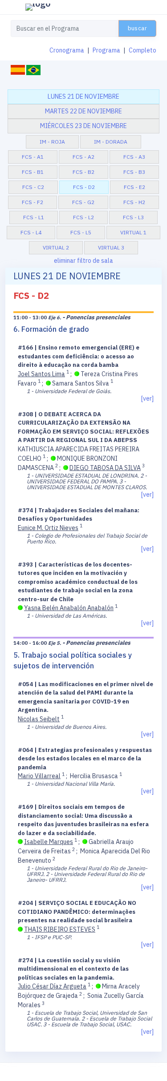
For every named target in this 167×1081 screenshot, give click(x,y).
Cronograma (66, 50)
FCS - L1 (33, 217)
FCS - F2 (32, 202)
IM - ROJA (52, 141)
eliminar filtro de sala (83, 261)
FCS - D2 (84, 187)
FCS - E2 (134, 187)
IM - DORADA (110, 141)
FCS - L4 (30, 232)
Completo (142, 50)
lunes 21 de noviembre (83, 96)
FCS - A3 (134, 156)
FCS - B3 (134, 172)
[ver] (147, 398)
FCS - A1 (33, 156)
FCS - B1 (33, 172)
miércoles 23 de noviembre (83, 126)
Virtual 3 (111, 247)
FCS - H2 (134, 202)
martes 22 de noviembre (83, 111)
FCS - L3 (133, 217)
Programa (106, 50)
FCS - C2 (33, 187)
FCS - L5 (80, 232)
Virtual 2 (56, 247)
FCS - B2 (83, 172)
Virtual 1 (133, 232)
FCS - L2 (83, 217)
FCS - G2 (83, 202)
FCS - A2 (83, 156)
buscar (137, 28)
